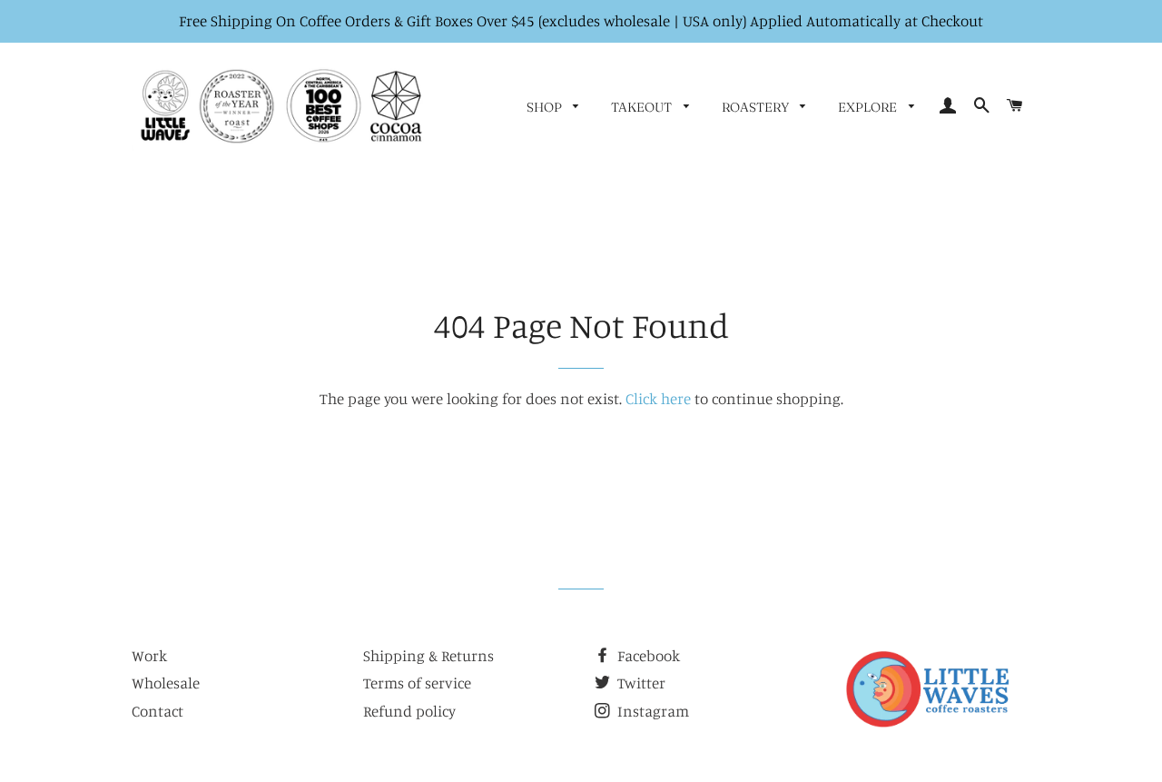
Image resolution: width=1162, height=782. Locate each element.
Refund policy (409, 710)
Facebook (647, 655)
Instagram (651, 710)
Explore (869, 107)
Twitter (639, 682)
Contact (157, 710)
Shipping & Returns (428, 655)
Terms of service (417, 682)
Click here (658, 398)
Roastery (757, 107)
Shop (546, 107)
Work (149, 655)
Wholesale (166, 682)
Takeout (643, 107)
